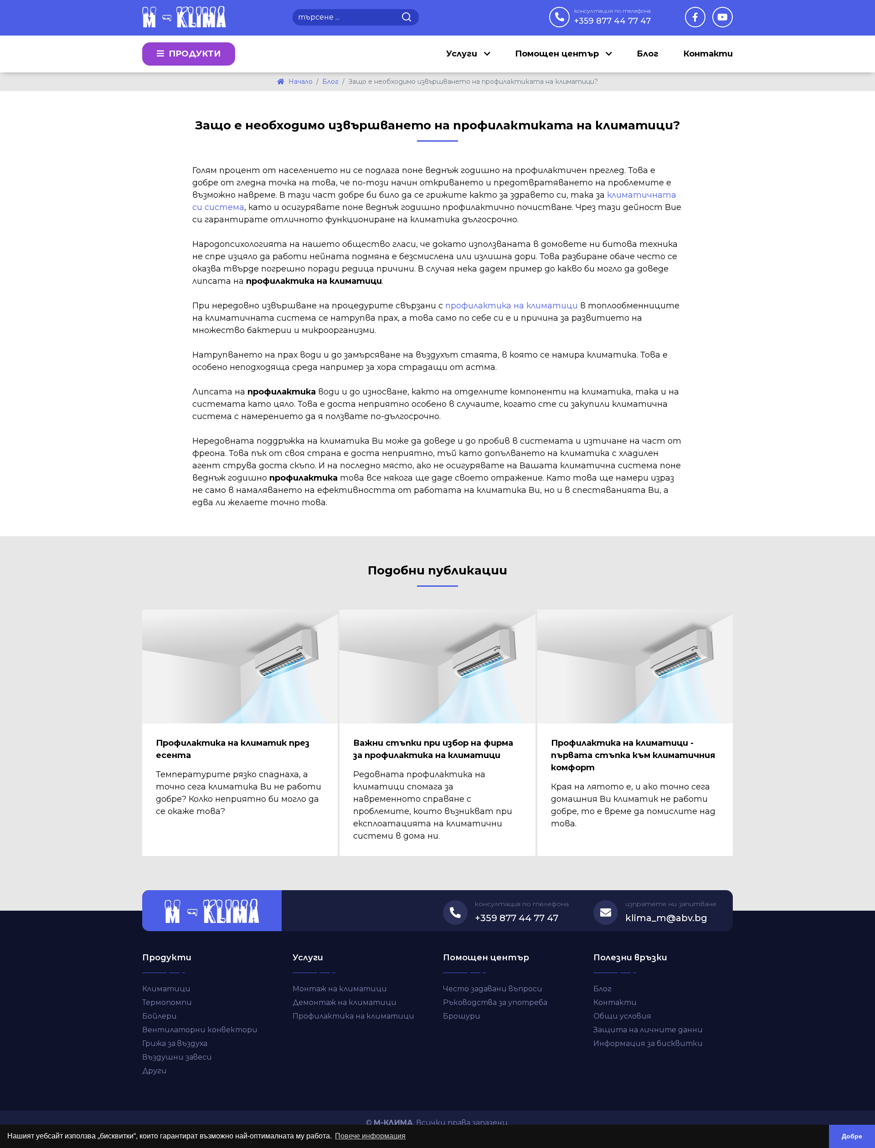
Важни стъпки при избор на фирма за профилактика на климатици (433, 749)
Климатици (166, 988)
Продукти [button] (193, 54)
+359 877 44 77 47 (612, 16)
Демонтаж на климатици (344, 1002)
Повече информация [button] (370, 1136)
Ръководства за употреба (495, 1002)
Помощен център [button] (558, 54)
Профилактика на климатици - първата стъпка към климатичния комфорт (633, 755)
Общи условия (622, 1016)
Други (154, 1070)
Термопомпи (167, 1002)
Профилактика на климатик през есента (232, 749)
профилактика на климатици (511, 306)
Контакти (708, 54)
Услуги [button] (462, 54)
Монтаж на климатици (340, 988)
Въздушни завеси (177, 1057)
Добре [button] (852, 1136)
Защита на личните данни (648, 1029)
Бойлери (159, 1016)
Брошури (461, 1016)
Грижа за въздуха (174, 1043)
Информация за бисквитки (648, 1043)
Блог (648, 54)
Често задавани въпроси (492, 988)
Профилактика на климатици (353, 1016)
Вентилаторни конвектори (199, 1029)
